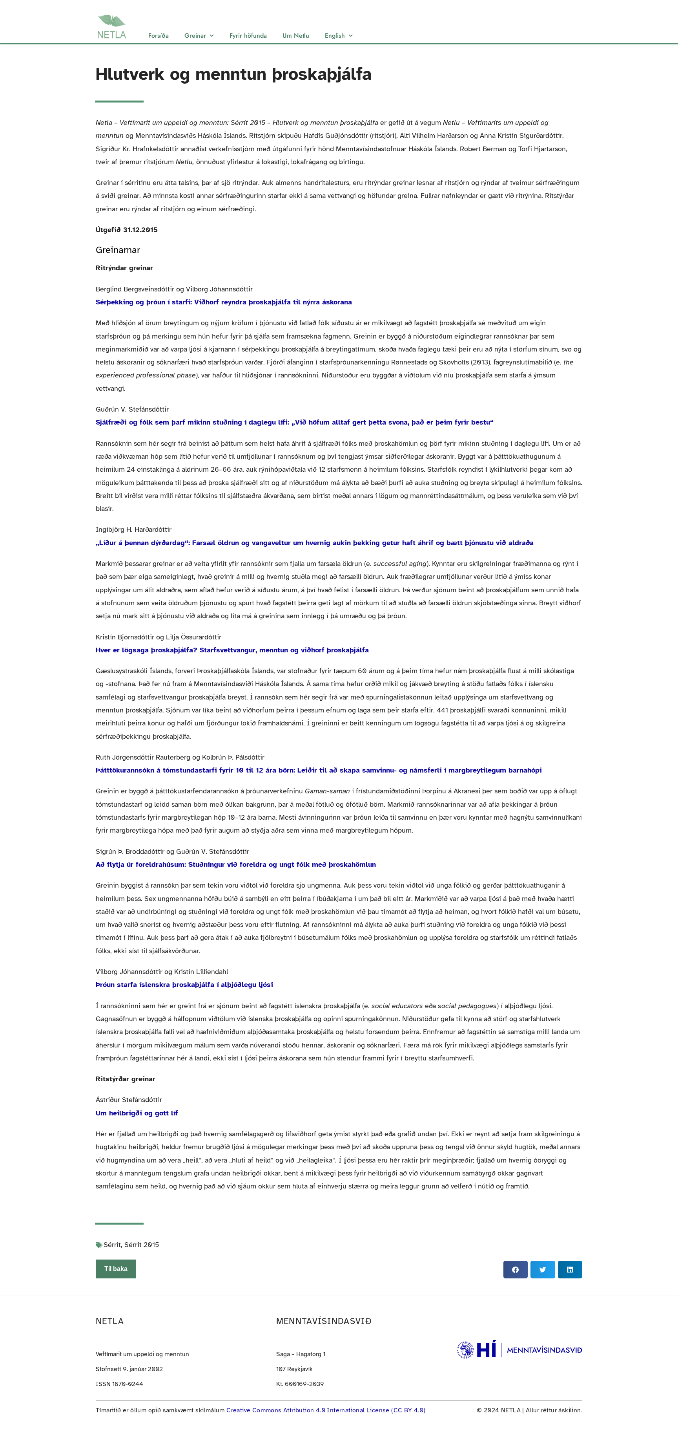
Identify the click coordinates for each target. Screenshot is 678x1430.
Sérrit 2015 (141, 1244)
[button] (515, 1269)
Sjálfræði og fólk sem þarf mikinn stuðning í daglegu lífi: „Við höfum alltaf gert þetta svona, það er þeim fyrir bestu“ (295, 422)
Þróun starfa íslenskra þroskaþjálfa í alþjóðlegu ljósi (184, 984)
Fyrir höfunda (248, 35)
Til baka (116, 1268)
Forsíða (158, 35)
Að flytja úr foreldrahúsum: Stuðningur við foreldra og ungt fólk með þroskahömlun (236, 864)
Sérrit (112, 1244)
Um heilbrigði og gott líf (137, 1113)
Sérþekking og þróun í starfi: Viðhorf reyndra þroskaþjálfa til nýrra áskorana (224, 302)
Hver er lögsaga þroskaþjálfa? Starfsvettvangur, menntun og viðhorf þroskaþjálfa (232, 650)
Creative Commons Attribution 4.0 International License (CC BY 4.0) (325, 1410)
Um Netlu (295, 35)
